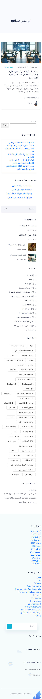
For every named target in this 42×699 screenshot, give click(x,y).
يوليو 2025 (36, 535)
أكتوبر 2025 (36, 532)
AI (40, 581)
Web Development (24, 318)
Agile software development (23, 351)
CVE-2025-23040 (27, 370)
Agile (31, 346)
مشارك (28, 186)
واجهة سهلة (15, 474)
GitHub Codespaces (26, 398)
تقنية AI (13, 451)
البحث (33, 122)
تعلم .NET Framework (24, 322)
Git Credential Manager (25, 393)
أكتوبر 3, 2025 (32, 239)
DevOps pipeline (27, 384)
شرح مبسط (14, 460)
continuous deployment (15, 360)
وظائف (31, 330)
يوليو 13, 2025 (21, 249)
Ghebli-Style (29, 389)
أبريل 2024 (36, 549)
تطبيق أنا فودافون (27, 451)
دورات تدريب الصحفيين (25, 326)
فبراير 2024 (36, 555)
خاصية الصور (16, 455)
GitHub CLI (7, 393)
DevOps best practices (25, 379)
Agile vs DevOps (27, 355)
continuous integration (25, 365)
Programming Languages (21, 297)
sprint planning (28, 432)
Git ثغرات (12, 408)
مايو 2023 (36, 558)
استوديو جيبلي (14, 436)
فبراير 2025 (36, 543)
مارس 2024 (35, 552)
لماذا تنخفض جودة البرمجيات (24, 470)
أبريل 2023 (36, 561)
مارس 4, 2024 (33, 67)
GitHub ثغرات (8, 403)
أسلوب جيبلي (29, 436)
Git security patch (27, 408)
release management (26, 417)
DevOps (28, 284)
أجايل (15, 432)
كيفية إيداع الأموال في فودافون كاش (21, 465)
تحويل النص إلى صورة (26, 446)
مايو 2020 (36, 564)
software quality (27, 427)
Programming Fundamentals (20, 292)
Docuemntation (25, 288)
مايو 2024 (36, 546)
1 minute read (21, 67)
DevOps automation (26, 374)
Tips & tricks (26, 309)
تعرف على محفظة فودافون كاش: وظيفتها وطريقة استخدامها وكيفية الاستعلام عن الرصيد (19, 498)
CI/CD (31, 360)
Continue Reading (32, 98)
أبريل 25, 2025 (21, 259)
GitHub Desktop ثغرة (26, 403)
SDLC (11, 417)
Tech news (27, 305)
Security (28, 301)
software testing (10, 427)
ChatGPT (13, 355)
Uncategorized (9, 67)
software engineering (26, 422)
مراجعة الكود (29, 474)
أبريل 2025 (36, 537)
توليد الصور (29, 455)
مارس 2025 (35, 540)
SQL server (37, 675)
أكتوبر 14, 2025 (31, 230)
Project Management (26, 412)
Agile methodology (17, 346)
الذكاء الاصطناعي (27, 441)
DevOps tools (11, 384)
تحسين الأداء (12, 441)
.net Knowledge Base (33, 670)
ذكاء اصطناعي (28, 460)
